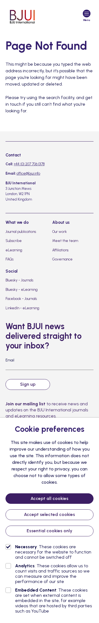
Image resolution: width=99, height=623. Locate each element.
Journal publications (21, 232)
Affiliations (60, 250)
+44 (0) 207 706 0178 (29, 164)
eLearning (14, 250)
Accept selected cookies (49, 514)
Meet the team (65, 241)
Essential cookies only (49, 530)
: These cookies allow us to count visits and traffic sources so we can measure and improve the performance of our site (52, 573)
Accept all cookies (49, 498)
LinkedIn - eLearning (22, 308)
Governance (62, 259)
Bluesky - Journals (19, 280)
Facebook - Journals (21, 299)
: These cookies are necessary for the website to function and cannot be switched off (53, 552)
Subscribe (14, 241)
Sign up (27, 384)
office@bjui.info (28, 173)
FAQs (9, 259)
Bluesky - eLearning (22, 289)
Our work (59, 232)
